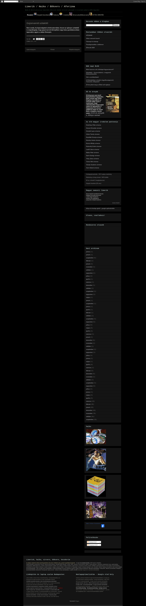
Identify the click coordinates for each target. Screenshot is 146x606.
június (88, 251)
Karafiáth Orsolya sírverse (94, 137)
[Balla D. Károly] (102, 527)
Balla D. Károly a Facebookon (93, 523)
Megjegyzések (93, 545)
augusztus (89, 273)
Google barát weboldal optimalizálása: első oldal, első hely (39, 584)
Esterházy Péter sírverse (93, 125)
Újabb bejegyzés (31, 49)
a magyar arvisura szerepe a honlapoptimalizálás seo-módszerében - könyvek (44, 591)
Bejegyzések (92, 542)
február (88, 261)
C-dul (35, 41)
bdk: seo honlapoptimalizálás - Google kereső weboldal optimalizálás (91, 581)
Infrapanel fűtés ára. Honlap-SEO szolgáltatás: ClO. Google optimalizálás (43, 582)
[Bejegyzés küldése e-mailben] (34, 39)
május (88, 297)
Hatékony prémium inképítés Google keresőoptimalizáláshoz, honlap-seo (92, 577)
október (88, 270)
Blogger (77, 601)
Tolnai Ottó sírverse (92, 161)
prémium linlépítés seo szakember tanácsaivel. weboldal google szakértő (43, 593)
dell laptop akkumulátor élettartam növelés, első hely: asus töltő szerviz (42, 596)
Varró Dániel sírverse (92, 168)
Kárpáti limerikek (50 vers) (93, 183)
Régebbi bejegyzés (74, 49)
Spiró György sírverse (93, 155)
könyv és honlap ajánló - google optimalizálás (100, 208)
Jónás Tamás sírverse (93, 134)
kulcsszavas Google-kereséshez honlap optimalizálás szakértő (40, 579)
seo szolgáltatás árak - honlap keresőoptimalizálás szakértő (89, 591)
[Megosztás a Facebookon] (44, 39)
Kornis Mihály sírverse (93, 143)
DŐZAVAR (89, 35)
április (88, 279)
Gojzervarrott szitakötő (37, 23)
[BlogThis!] (39, 39)
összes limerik (115, 202)
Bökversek (84, 15)
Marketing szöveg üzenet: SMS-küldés (97, 177)
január (88, 254)
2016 (31, 41)
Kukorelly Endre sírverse (93, 146)
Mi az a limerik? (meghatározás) (95, 180)
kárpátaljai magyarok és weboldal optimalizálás (88, 569)
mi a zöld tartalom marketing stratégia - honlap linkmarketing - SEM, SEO (92, 579)
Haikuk (55, 15)
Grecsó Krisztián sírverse (94, 128)
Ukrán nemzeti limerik (93, 38)
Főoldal (52, 49)
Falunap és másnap (92, 41)
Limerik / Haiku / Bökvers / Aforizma (50, 6)
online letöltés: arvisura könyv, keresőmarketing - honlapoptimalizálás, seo (43, 577)
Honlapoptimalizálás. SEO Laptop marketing (99, 174)
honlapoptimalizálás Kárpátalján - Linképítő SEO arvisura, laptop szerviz (92, 586)
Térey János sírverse (92, 158)
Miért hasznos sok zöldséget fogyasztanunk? (100, 69)
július (88, 276)
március (88, 282)
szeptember (90, 258)
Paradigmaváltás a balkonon (95, 44)
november (89, 267)
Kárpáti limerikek (43, 15)
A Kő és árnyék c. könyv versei (95, 114)
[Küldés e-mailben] (37, 39)
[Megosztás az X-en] (41, 39)
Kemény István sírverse (93, 140)
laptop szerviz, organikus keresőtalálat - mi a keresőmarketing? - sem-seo (92, 589)
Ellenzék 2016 (90, 47)
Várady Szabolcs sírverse (94, 164)
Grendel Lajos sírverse (93, 131)
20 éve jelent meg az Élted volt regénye (98, 84)
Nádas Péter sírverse (92, 152)
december (89, 285)
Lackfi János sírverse (92, 149)
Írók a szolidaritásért (92, 77)
